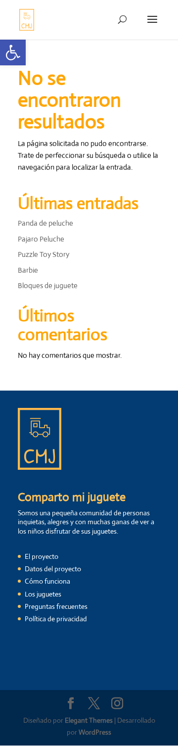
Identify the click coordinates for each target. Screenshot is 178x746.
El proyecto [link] (41, 556)
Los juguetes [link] (43, 594)
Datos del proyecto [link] (53, 568)
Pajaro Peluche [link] (41, 239)
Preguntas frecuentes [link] (56, 606)
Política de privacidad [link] (56, 618)
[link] (13, 52)
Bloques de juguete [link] (48, 285)
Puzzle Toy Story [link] (43, 254)
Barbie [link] (28, 270)
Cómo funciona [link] (47, 581)
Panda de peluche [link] (45, 223)
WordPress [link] (95, 732)
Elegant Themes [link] (89, 720)
